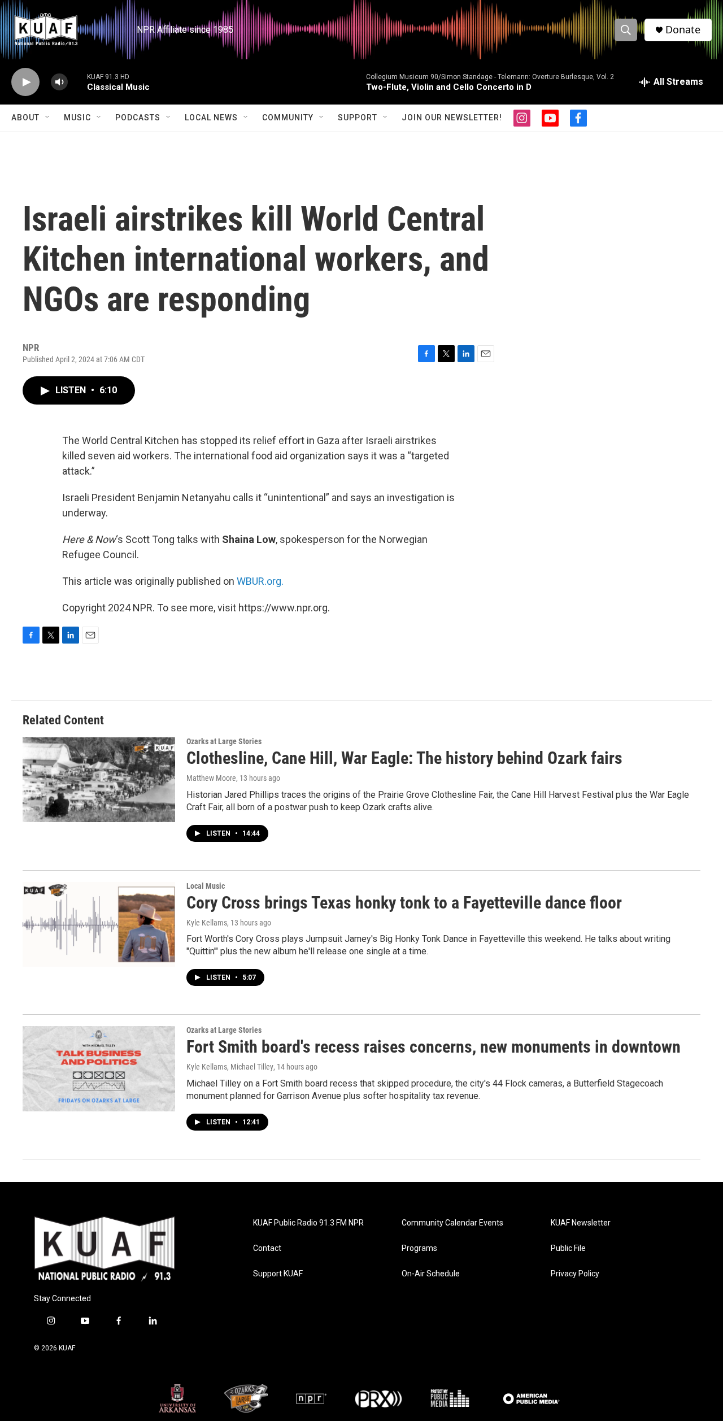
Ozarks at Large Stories (224, 741)
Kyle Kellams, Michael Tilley (229, 1066)
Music (77, 117)
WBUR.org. (260, 581)
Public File (568, 1248)
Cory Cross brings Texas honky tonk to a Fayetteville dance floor (404, 902)
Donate (682, 30)
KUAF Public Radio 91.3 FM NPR (308, 1223)
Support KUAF (278, 1274)
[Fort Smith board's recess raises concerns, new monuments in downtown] (99, 1068)
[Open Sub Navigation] (48, 117)
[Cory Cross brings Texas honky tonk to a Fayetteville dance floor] (99, 924)
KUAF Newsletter (581, 1223)
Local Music (205, 885)
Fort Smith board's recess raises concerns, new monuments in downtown (433, 1047)
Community (287, 117)
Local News (211, 117)
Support (357, 117)
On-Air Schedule (431, 1274)
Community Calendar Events (452, 1223)
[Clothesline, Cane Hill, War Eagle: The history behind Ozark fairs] (99, 779)
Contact (267, 1248)
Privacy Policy (575, 1274)
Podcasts (137, 117)
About (25, 117)
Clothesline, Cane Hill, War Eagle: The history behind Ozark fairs (404, 758)
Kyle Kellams (206, 922)
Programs (419, 1248)
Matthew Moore (211, 778)
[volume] (59, 82)
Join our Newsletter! (452, 117)
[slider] (77, 82)
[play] (25, 82)
